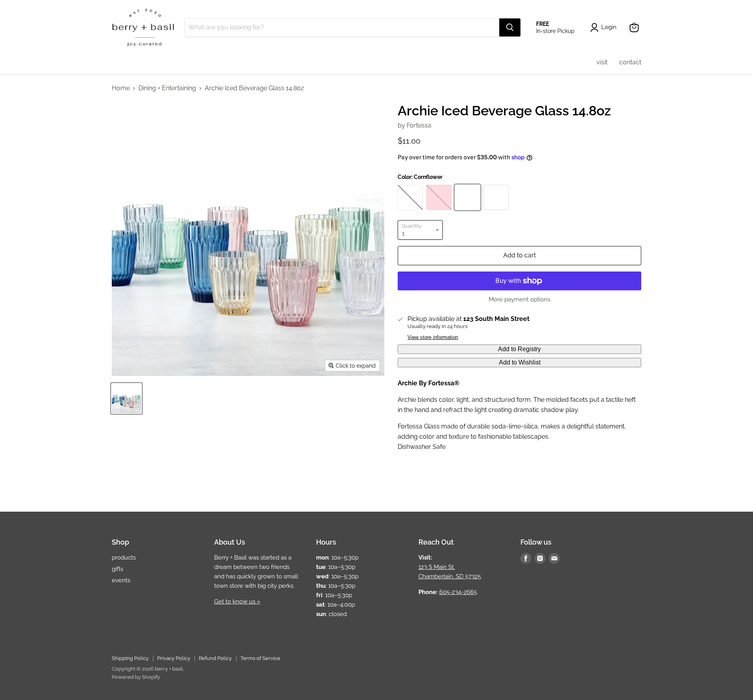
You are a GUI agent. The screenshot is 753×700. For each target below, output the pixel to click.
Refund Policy (215, 658)
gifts (117, 568)
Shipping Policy (130, 658)
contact (630, 62)
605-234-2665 (458, 592)
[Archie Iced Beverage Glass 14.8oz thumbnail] (126, 398)
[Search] (509, 27)
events (121, 580)
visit (602, 62)
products (124, 557)
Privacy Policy (173, 658)
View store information (432, 337)
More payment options (519, 299)
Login (609, 27)
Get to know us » (237, 601)
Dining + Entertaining (167, 88)
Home (121, 88)
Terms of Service (260, 658)
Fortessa (419, 125)
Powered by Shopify (136, 677)
